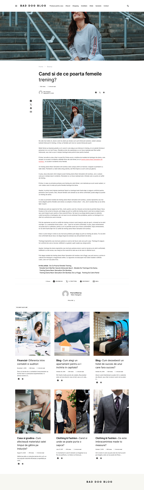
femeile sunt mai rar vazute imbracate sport (56, 268)
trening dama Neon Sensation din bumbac (55, 270)
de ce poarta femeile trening (60, 266)
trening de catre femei (90, 273)
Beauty (49, 67)
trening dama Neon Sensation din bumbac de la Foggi (60, 273)
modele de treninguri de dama (85, 268)
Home (41, 67)
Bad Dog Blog (33, 5)
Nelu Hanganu (47, 91)
